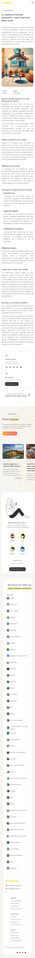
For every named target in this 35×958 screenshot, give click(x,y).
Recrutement (14, 935)
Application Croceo (16, 919)
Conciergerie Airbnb (16, 901)
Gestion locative (15, 903)
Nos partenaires (15, 922)
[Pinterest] (23, 953)
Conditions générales (16, 940)
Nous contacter (15, 932)
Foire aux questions (16, 924)
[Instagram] (17, 953)
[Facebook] (20, 953)
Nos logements (15, 906)
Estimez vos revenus (16, 909)
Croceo (4, 325)
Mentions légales (15, 938)
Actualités (13, 917)
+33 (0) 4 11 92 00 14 (14, 885)
